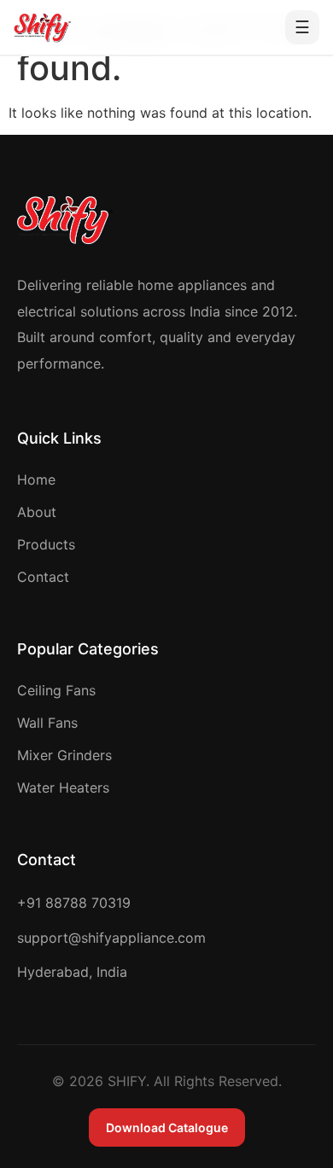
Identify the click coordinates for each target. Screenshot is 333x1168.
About (36, 511)
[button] (302, 27)
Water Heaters (63, 787)
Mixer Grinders (64, 755)
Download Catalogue (167, 1127)
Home (36, 479)
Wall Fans (47, 722)
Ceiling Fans (56, 690)
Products (46, 544)
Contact (43, 576)
